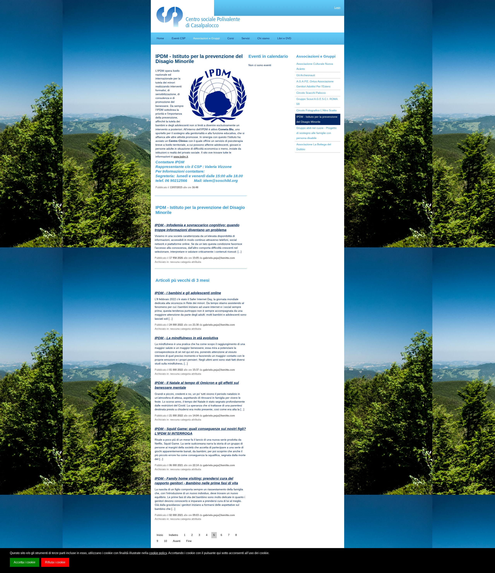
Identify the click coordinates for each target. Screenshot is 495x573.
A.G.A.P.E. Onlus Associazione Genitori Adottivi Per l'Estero (315, 84)
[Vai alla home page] (198, 17)
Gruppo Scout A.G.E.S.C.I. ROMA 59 (317, 101)
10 (165, 540)
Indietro (173, 534)
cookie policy (158, 553)
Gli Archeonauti (305, 75)
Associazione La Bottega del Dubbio (313, 147)
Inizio (160, 534)
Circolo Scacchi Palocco (311, 92)
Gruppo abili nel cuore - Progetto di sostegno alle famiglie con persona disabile (316, 133)
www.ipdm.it (180, 156)
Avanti (176, 540)
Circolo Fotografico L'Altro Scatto (316, 110)
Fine (189, 540)
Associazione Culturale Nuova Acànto (314, 66)
